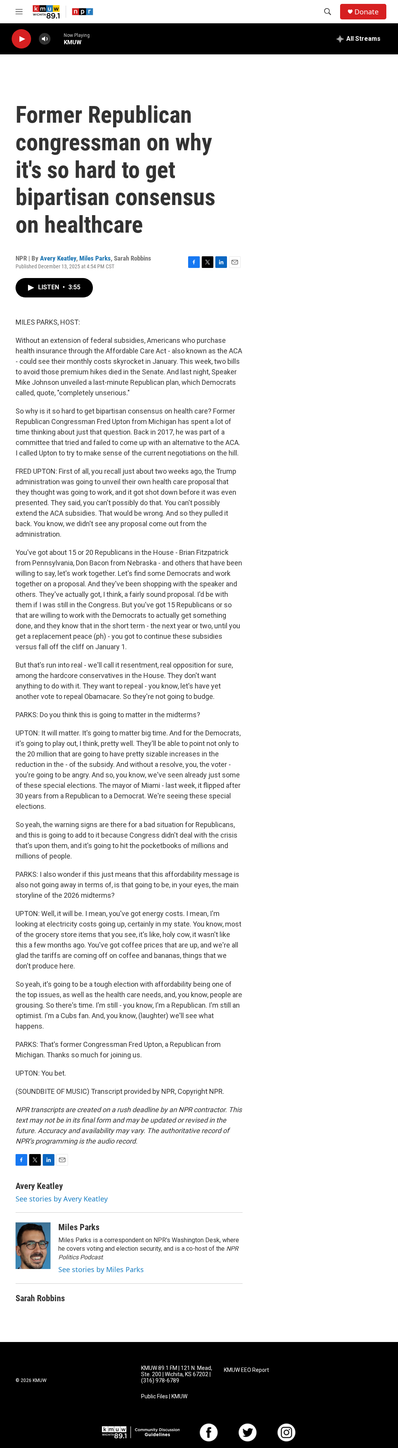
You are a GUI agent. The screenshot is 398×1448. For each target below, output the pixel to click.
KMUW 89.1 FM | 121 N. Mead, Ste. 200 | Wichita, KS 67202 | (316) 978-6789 (176, 1374)
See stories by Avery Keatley (62, 1198)
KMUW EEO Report (246, 1370)
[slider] (57, 39)
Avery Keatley (58, 258)
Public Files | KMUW (164, 1396)
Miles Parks (95, 258)
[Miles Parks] (33, 1245)
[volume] (44, 39)
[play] (21, 39)
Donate (366, 12)
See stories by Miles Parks (101, 1269)
